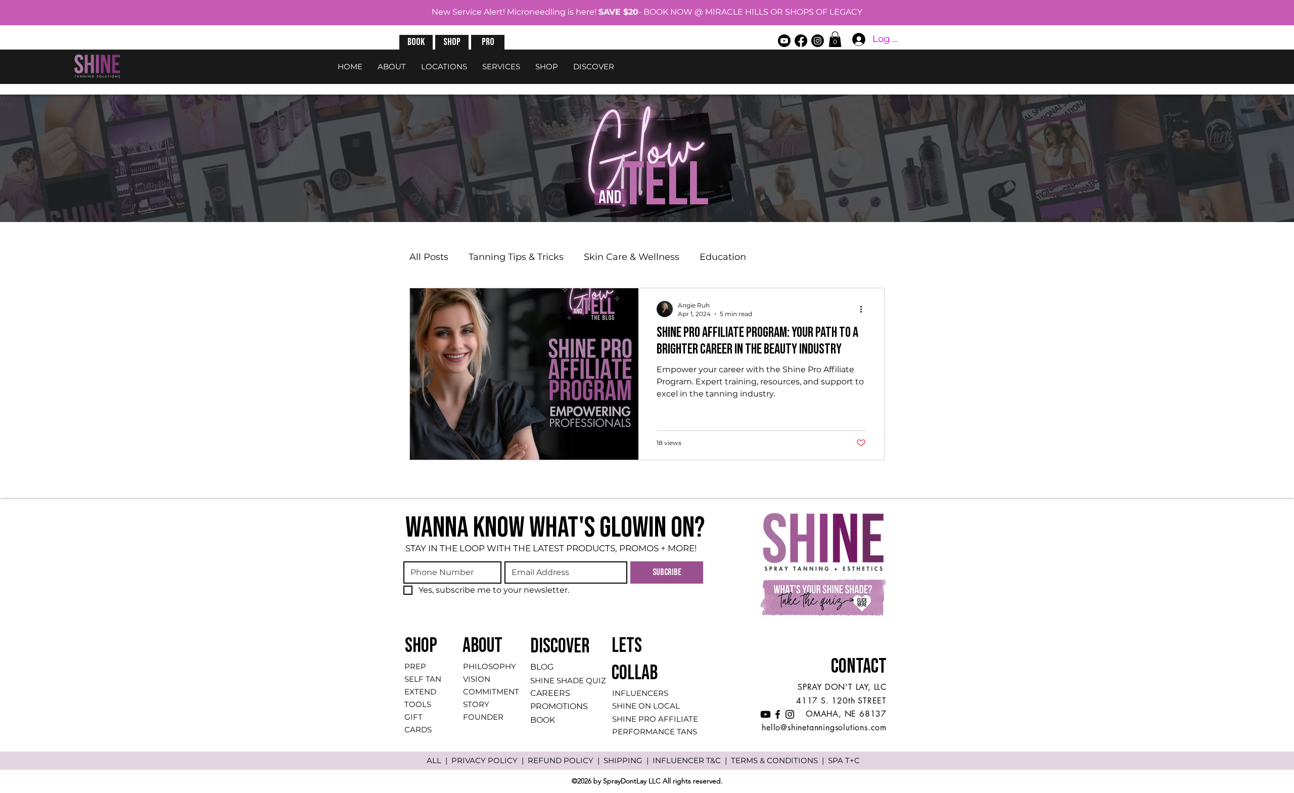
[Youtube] (784, 40)
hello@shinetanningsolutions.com (824, 727)
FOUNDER (483, 717)
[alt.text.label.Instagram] (817, 40)
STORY (476, 704)
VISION (476, 679)
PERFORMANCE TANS (654, 731)
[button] (416, 42)
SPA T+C (844, 760)
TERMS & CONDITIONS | (779, 760)
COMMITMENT (491, 691)
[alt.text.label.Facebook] (801, 40)
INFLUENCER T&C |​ (692, 760)
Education (723, 256)
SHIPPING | (628, 760)
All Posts (428, 256)
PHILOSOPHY (489, 666)
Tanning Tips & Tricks (516, 256)
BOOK (542, 720)
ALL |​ (439, 760)
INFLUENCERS (640, 693)
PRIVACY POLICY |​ (489, 760)
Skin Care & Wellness (631, 256)
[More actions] (864, 309)
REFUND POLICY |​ (566, 760)
